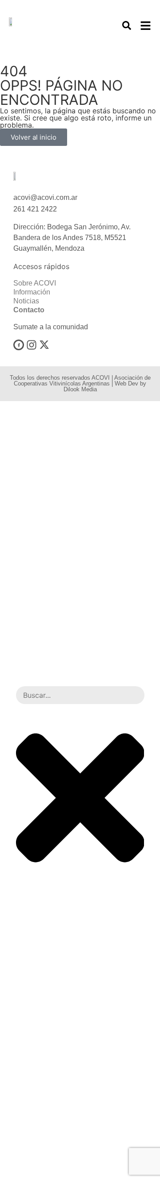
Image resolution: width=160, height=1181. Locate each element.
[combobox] (80, 695)
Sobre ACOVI (34, 283)
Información (31, 292)
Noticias (26, 301)
